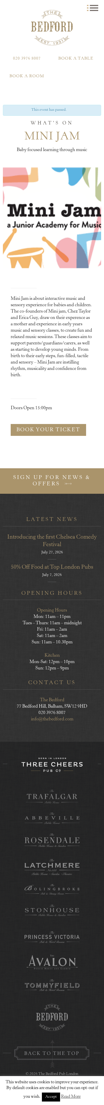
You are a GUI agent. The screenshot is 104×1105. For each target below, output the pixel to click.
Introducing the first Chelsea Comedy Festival (52, 541)
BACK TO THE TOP (52, 1053)
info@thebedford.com (52, 719)
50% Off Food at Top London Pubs (52, 567)
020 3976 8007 (27, 59)
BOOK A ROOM (27, 76)
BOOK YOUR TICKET (48, 430)
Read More (71, 1097)
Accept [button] (51, 1097)
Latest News (52, 519)
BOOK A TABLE (75, 59)
